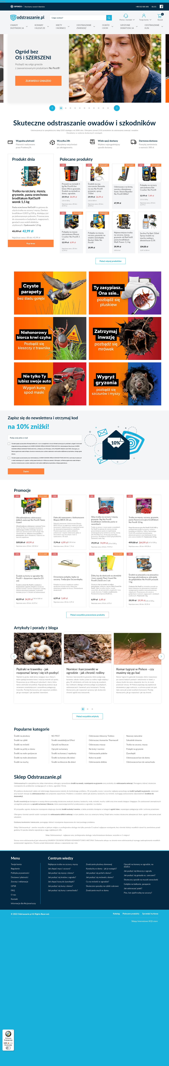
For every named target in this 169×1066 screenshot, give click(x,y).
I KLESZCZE (40, 26)
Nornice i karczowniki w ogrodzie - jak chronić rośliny (36, 671)
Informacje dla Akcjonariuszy (23, 903)
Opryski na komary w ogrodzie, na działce (138, 865)
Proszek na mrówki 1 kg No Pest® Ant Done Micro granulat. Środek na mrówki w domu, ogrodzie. (71, 189)
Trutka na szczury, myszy (136, 744)
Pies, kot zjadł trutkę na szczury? (138, 892)
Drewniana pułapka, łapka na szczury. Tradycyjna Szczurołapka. (68, 578)
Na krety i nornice (96, 749)
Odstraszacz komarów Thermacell (103, 740)
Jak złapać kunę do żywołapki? (61, 881)
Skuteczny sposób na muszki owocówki (141, 879)
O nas (13, 894)
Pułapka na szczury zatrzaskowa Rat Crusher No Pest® (148, 187)
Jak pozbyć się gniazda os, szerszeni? (139, 875)
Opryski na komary (59, 749)
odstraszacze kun (38, 793)
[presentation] (52, 108)
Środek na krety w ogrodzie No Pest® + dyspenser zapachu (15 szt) (30, 578)
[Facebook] (161, 6)
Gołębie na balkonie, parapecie (137, 884)
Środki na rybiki (20, 740)
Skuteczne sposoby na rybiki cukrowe (102, 886)
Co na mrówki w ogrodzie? (97, 881)
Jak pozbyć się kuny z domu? (60, 886)
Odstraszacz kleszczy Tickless (101, 736)
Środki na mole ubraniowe (25, 757)
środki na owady (77, 783)
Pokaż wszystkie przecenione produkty (87, 614)
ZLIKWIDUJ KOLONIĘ (38, 80)
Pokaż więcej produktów (110, 261)
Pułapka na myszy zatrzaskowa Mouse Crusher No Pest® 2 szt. (71, 235)
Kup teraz (30, 243)
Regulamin (15, 868)
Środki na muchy (21, 762)
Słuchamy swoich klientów (34, 6)
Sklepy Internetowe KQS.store (144, 921)
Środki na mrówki (21, 744)
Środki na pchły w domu (24, 749)
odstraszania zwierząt (124, 783)
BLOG (154, 6)
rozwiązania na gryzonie (93, 783)
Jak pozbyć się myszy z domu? (61, 873)
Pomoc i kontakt (126, 20)
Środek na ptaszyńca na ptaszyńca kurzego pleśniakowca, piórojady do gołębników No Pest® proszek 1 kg (143, 578)
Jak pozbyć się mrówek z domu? (100, 877)
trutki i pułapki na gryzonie (140, 791)
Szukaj (109, 18)
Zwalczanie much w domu (97, 890)
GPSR (13, 886)
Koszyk (160, 17)
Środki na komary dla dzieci (63, 757)
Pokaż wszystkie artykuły (87, 716)
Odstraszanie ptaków (98, 753)
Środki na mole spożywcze (25, 753)
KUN (152, 26)
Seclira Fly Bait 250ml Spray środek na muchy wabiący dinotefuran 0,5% (149, 237)
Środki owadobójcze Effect (63, 740)
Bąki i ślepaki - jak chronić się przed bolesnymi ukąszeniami (135, 671)
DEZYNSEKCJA (17, 26)
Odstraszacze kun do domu (138, 757)
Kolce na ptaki (95, 757)
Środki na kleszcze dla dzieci (63, 762)
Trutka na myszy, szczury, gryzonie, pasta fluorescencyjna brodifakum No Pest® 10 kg (144, 520)
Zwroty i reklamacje (19, 881)
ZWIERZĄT (84, 26)
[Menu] (12, 1031)
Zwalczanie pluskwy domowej (99, 864)
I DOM (105, 26)
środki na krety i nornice (71, 809)
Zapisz (26, 471)
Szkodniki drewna (134, 740)
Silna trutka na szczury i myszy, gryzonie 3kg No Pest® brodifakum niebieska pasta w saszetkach (104, 520)
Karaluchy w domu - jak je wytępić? (101, 868)
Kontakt (14, 899)
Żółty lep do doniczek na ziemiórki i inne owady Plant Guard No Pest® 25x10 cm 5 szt (106, 578)
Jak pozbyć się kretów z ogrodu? (62, 877)
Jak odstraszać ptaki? (133, 888)
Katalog (116, 913)
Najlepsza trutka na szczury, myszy (63, 864)
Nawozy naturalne (134, 736)
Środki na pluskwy (22, 736)
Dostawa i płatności (19, 877)
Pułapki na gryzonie (134, 749)
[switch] (8, 1047)
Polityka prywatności (20, 873)
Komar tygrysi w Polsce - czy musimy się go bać (85, 671)
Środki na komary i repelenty (63, 753)
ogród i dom (115, 809)
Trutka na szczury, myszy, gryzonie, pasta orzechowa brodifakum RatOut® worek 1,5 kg (30, 196)
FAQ (13, 890)
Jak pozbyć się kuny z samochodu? (63, 890)
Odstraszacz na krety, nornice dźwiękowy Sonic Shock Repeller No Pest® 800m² (123, 190)
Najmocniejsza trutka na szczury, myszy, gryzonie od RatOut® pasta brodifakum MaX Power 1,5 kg (123, 237)
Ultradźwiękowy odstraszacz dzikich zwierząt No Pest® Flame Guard (30, 520)
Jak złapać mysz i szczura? (59, 868)
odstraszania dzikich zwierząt (61, 814)
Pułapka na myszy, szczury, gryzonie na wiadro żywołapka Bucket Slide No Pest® (96, 238)
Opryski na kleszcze (59, 744)
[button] (61, 108)
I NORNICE (61, 26)
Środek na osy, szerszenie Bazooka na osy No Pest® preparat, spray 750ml (96, 189)
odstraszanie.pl (27, 18)
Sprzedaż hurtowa (150, 913)
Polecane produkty (131, 913)
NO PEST (55, 736)
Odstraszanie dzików (98, 762)
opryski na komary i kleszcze (42, 804)
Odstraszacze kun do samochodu (140, 762)
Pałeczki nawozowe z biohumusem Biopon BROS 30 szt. (69, 518)
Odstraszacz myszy (97, 744)
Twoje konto (144, 20)
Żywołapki (130, 753)
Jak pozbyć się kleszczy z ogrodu (138, 871)
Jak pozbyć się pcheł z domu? (98, 873)
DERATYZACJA (127, 26)
